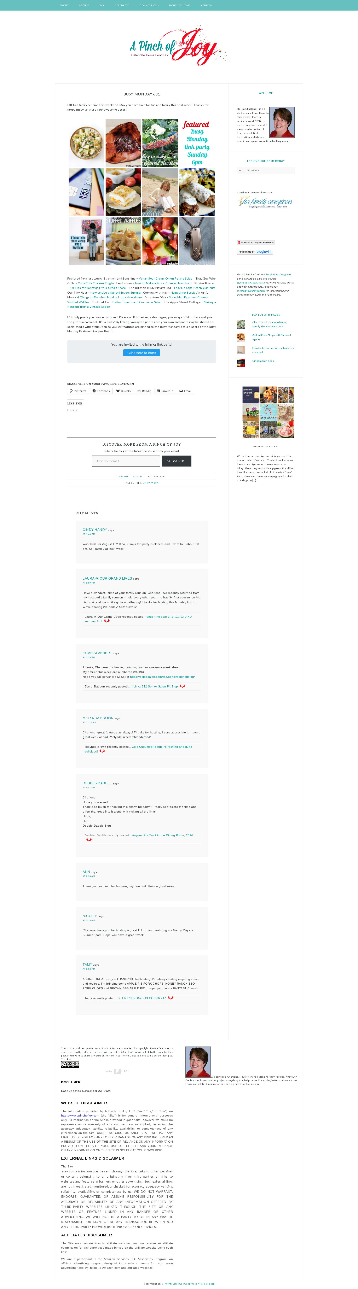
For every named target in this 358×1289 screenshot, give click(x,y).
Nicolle (90, 916)
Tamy (87, 964)
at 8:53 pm (89, 969)
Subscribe (176, 461)
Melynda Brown (98, 718)
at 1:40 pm (89, 534)
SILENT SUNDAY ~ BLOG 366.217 (142, 998)
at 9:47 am (89, 787)
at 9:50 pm (89, 583)
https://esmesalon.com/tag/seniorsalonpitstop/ (162, 676)
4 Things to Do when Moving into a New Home (109, 297)
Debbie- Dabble (97, 783)
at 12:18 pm (89, 722)
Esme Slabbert (97, 653)
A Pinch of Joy (179, 45)
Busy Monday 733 (266, 446)
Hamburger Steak (183, 292)
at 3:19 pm (89, 657)
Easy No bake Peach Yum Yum (194, 287)
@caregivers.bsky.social (251, 290)
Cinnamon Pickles (263, 360)
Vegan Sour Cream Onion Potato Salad (165, 278)
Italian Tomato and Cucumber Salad (137, 302)
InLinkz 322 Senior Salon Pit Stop (154, 686)
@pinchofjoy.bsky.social (251, 282)
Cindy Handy (95, 530)
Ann (86, 872)
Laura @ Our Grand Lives (107, 578)
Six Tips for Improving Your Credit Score (98, 287)
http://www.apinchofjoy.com (80, 1115)
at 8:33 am (89, 876)
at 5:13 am (89, 920)
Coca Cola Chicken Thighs (95, 283)
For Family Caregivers (278, 274)
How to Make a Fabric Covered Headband (163, 283)
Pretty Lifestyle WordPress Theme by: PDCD (190, 1284)
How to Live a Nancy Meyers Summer (116, 292)
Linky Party (150, 483)
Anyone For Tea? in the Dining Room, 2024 (162, 835)
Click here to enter (141, 352)
